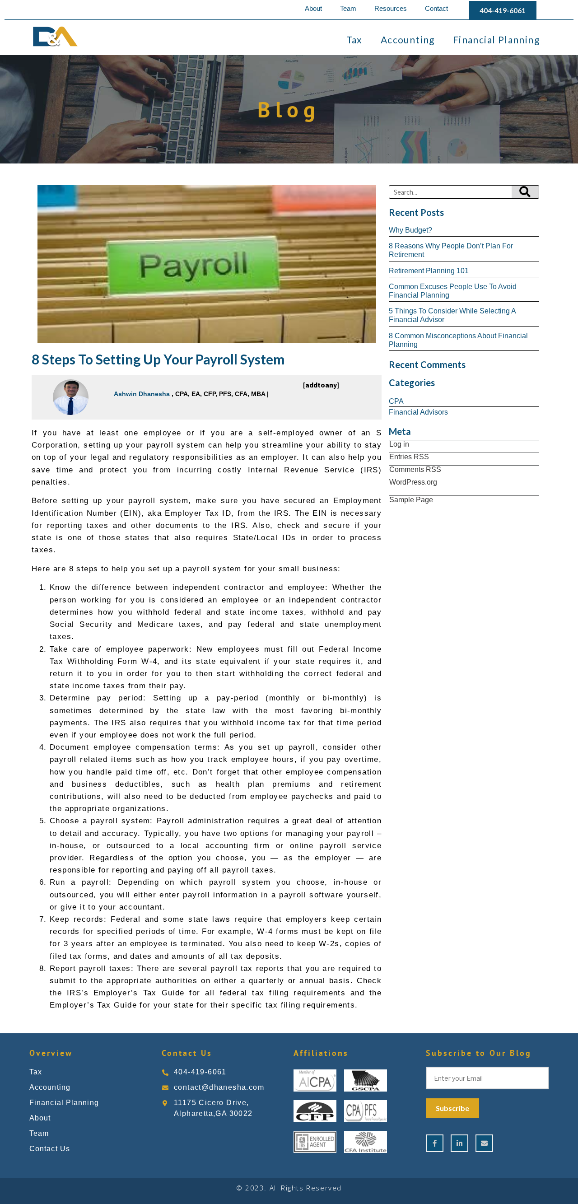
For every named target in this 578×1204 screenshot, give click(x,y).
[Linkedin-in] (459, 1143)
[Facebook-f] (434, 1143)
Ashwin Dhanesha (142, 393)
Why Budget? (410, 230)
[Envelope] (484, 1143)
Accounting (408, 39)
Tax (354, 39)
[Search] (525, 192)
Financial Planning (496, 39)
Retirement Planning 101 (429, 271)
